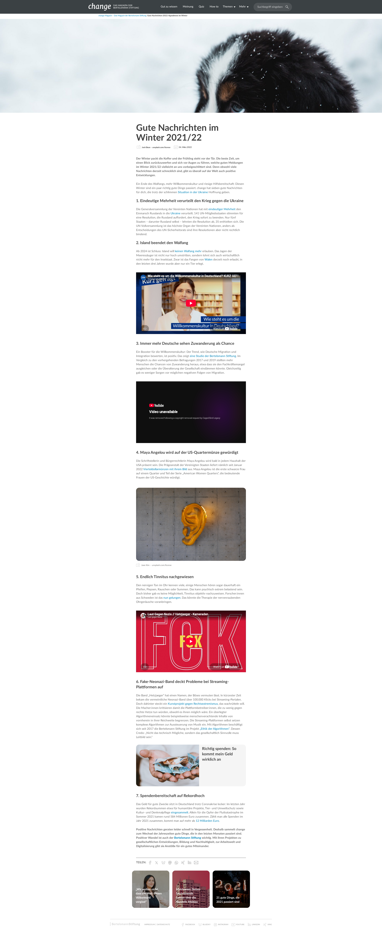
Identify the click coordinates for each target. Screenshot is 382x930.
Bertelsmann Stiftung (187, 837)
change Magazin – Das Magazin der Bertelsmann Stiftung (122, 16)
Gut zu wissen (169, 6)
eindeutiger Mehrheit (222, 209)
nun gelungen (172, 597)
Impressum (149, 924)
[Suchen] (286, 7)
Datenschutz (163, 924)
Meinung (188, 6)
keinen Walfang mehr (188, 251)
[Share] (108, 17)
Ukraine (175, 213)
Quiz (201, 6)
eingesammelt (179, 812)
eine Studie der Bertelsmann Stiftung (213, 356)
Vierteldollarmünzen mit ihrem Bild (165, 469)
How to (214, 6)
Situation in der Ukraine (193, 192)
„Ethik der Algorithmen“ (215, 728)
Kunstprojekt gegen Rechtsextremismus (193, 703)
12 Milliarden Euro (207, 821)
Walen (208, 259)
